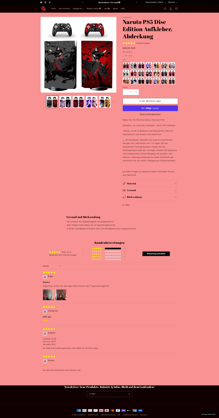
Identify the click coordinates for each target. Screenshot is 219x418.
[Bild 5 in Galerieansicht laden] (105, 102)
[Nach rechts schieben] (113, 101)
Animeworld (81, 415)
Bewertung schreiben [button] (156, 253)
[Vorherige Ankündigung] (82, 2)
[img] (49, 272)
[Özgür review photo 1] (48, 294)
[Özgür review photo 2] (60, 294)
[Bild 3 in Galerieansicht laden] (79, 102)
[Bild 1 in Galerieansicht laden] (52, 102)
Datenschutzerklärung (108, 415)
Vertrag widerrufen (208, 414)
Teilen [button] (127, 205)
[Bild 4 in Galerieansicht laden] (92, 102)
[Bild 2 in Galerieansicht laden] (65, 102)
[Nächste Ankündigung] (136, 2)
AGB (119, 415)
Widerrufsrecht (93, 415)
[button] (78, 8)
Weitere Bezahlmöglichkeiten (150, 114)
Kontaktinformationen (130, 415)
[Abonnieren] (129, 394)
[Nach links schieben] (43, 101)
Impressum (143, 415)
